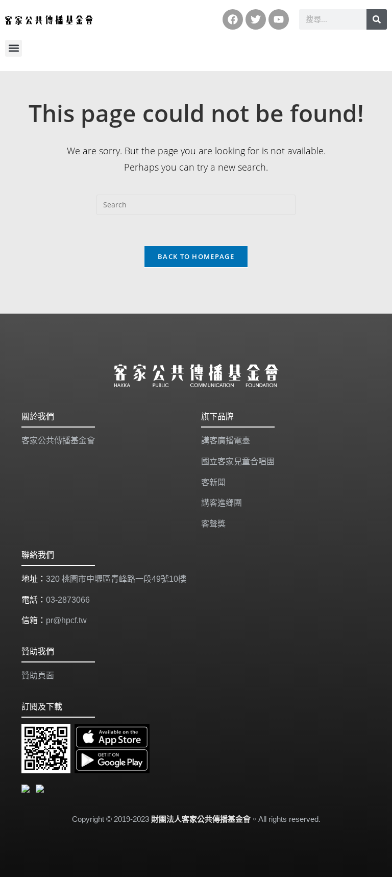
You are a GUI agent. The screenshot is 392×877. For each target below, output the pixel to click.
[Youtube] (278, 19)
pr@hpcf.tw (66, 620)
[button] (13, 48)
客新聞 (213, 482)
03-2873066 (68, 600)
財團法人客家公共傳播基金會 (201, 819)
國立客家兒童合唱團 (238, 461)
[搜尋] (376, 19)
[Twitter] (256, 19)
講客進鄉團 (221, 503)
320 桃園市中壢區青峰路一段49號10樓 (116, 579)
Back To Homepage (196, 256)
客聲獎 (213, 523)
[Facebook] (233, 19)
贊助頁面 (37, 675)
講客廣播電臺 (225, 440)
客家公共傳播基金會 (58, 440)
